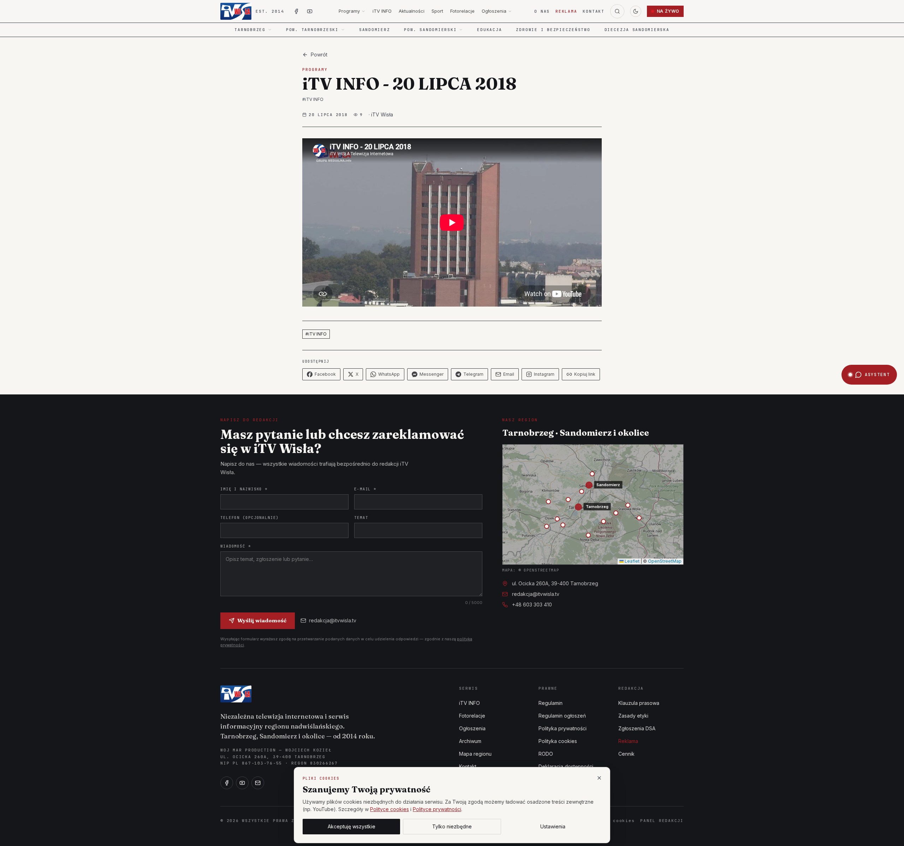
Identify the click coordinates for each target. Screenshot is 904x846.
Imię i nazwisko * (244, 489)
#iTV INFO (312, 99)
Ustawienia (552, 826)
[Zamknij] (599, 778)
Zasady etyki (633, 716)
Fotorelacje (462, 11)
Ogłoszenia (494, 11)
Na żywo (668, 11)
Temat (361, 517)
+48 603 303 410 (532, 605)
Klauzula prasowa (638, 703)
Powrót (319, 55)
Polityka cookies (558, 741)
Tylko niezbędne (452, 826)
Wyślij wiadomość (261, 620)
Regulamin (551, 703)
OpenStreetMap (665, 561)
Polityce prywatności (437, 809)
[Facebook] (226, 782)
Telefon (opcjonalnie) (249, 517)
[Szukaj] (617, 11)
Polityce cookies (389, 809)
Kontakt (593, 11)
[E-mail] (257, 782)
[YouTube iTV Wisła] (309, 11)
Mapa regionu (475, 754)
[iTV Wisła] (235, 693)
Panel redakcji (662, 820)
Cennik (626, 754)
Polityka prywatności (563, 728)
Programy (349, 11)
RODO (546, 754)
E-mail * (365, 489)
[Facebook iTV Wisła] (296, 11)
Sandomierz (374, 29)
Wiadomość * (235, 546)
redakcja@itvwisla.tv (332, 620)
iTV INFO (382, 11)
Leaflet (632, 561)
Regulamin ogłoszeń (562, 716)
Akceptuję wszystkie (351, 826)
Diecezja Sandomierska (637, 29)
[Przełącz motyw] (635, 11)
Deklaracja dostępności (566, 766)
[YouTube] (242, 782)
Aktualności (411, 11)
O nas (542, 11)
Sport (437, 11)
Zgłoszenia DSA (636, 728)
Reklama (566, 11)
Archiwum (470, 741)
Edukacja (489, 29)
